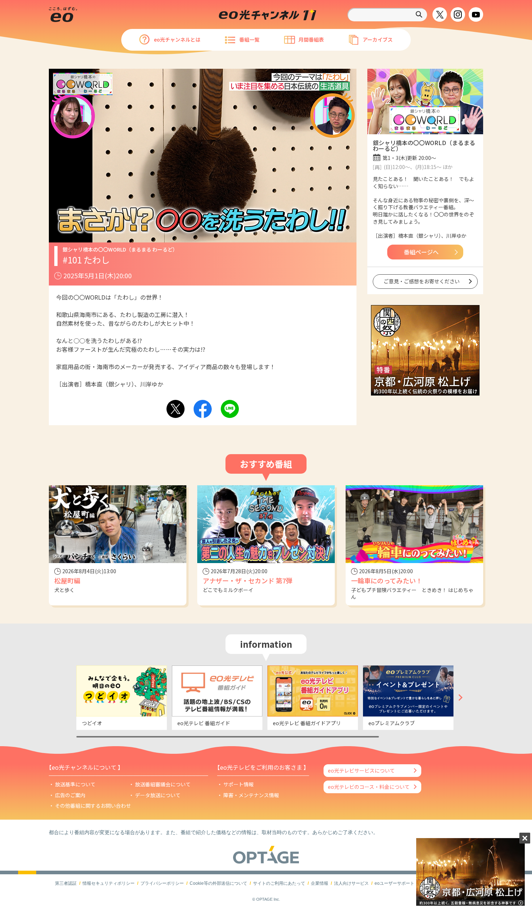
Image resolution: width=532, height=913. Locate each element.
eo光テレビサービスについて (361, 770)
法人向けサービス (351, 883)
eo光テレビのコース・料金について (369, 786)
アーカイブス (378, 39)
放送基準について (75, 784)
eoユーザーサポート (394, 883)
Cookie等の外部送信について (218, 883)
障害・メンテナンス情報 (251, 795)
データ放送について (158, 795)
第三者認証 (66, 883)
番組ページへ (421, 252)
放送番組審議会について (163, 784)
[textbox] (387, 14)
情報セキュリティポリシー (109, 883)
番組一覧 (249, 39)
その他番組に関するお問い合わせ (93, 805)
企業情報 (319, 883)
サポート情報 (238, 784)
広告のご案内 (70, 795)
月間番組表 (311, 39)
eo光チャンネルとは (177, 39)
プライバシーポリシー (162, 883)
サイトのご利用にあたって (279, 883)
